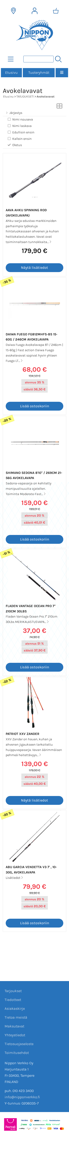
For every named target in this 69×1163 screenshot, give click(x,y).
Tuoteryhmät (38, 72)
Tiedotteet (13, 1000)
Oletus (17, 145)
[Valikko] (62, 72)
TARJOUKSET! (25, 96)
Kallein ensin (22, 139)
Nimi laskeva (22, 126)
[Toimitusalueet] (13, 10)
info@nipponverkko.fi (22, 1097)
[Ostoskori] (55, 10)
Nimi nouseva (22, 119)
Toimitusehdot (17, 1053)
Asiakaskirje (15, 1008)
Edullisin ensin (23, 132)
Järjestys (15, 113)
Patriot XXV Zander (22, 734)
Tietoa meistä (16, 1017)
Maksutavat (14, 1026)
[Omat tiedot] (34, 10)
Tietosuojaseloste (19, 1044)
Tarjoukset (13, 991)
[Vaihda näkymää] (59, 107)
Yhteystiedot (15, 1035)
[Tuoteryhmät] (10, 59)
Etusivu (11, 72)
